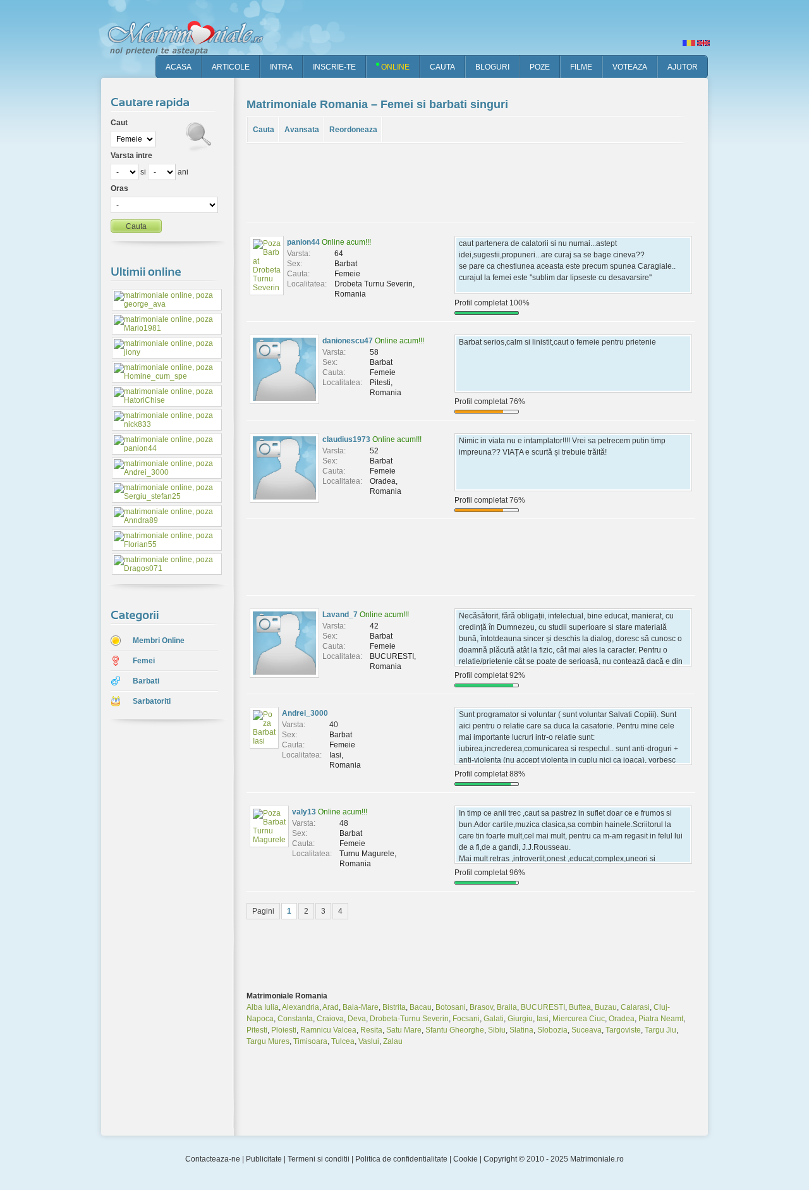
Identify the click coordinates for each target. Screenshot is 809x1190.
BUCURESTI (543, 1007)
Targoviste (623, 1030)
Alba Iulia (262, 1007)
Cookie (465, 1159)
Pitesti (256, 1030)
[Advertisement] (158, 929)
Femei (144, 660)
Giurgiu (520, 1018)
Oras (119, 188)
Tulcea (343, 1041)
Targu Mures (267, 1041)
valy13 (304, 811)
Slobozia (552, 1030)
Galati (494, 1018)
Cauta (263, 129)
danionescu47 (347, 340)
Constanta (295, 1018)
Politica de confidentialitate (401, 1159)
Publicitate (264, 1159)
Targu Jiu (660, 1030)
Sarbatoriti (152, 701)
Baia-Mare (361, 1007)
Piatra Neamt (660, 1018)
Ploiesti (283, 1030)
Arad (330, 1007)
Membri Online (159, 640)
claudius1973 (346, 439)
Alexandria (300, 1007)
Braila (507, 1007)
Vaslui (368, 1041)
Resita (371, 1030)
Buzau (606, 1007)
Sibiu (497, 1030)
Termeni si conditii (319, 1159)
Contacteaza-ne (212, 1159)
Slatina (521, 1030)
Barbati (146, 681)
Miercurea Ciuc (578, 1018)
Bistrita (394, 1007)
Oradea (622, 1018)
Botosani (450, 1007)
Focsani (466, 1018)
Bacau (421, 1007)
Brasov (481, 1007)
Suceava (586, 1030)
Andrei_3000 (305, 713)
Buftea (580, 1007)
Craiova (330, 1018)
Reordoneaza (353, 129)
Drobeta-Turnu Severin (409, 1018)
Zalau (393, 1041)
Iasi (543, 1018)
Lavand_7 (340, 614)
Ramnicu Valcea (328, 1030)
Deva (357, 1018)
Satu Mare (404, 1030)
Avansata (301, 129)
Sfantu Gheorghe (454, 1030)
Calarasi (635, 1007)
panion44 (303, 242)
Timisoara (310, 1041)
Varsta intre (131, 155)
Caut (119, 122)
